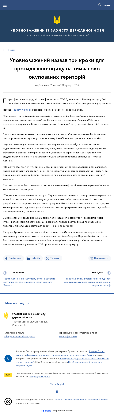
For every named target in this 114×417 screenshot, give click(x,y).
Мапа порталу (14, 303)
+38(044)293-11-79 (68, 336)
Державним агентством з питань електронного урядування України (60, 355)
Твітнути (54, 258)
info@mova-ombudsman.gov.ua (19, 336)
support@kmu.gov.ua (40, 376)
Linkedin (35, 258)
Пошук (107, 5)
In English (59, 384)
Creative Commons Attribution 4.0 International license (81, 400)
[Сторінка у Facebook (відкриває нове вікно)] (57, 391)
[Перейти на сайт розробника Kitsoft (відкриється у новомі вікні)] (46, 411)
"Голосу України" (22, 110)
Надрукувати (101, 258)
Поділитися (15, 258)
